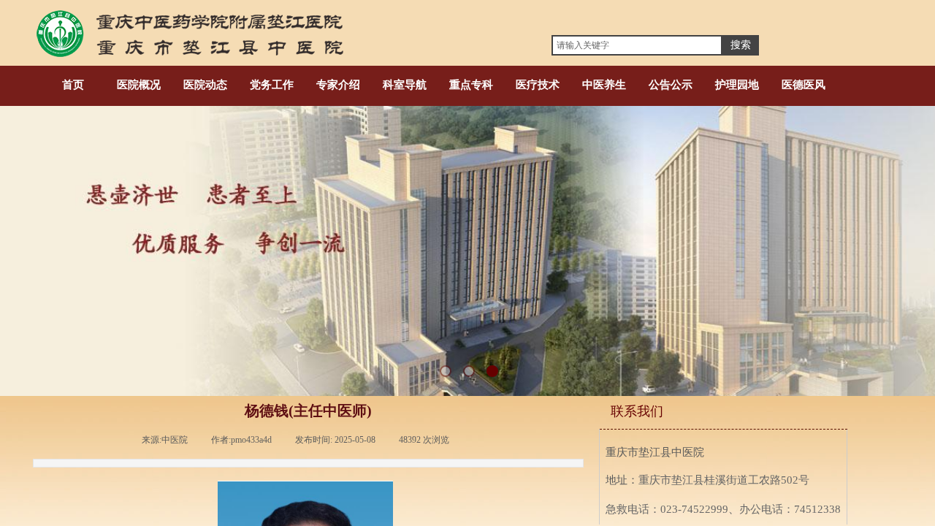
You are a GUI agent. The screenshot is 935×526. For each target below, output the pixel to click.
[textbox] (637, 45)
